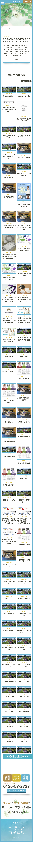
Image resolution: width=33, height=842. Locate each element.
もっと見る (16, 59)
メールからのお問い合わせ (16, 790)
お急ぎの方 (28, 1)
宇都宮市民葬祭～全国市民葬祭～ (16, 828)
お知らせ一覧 (26, 81)
